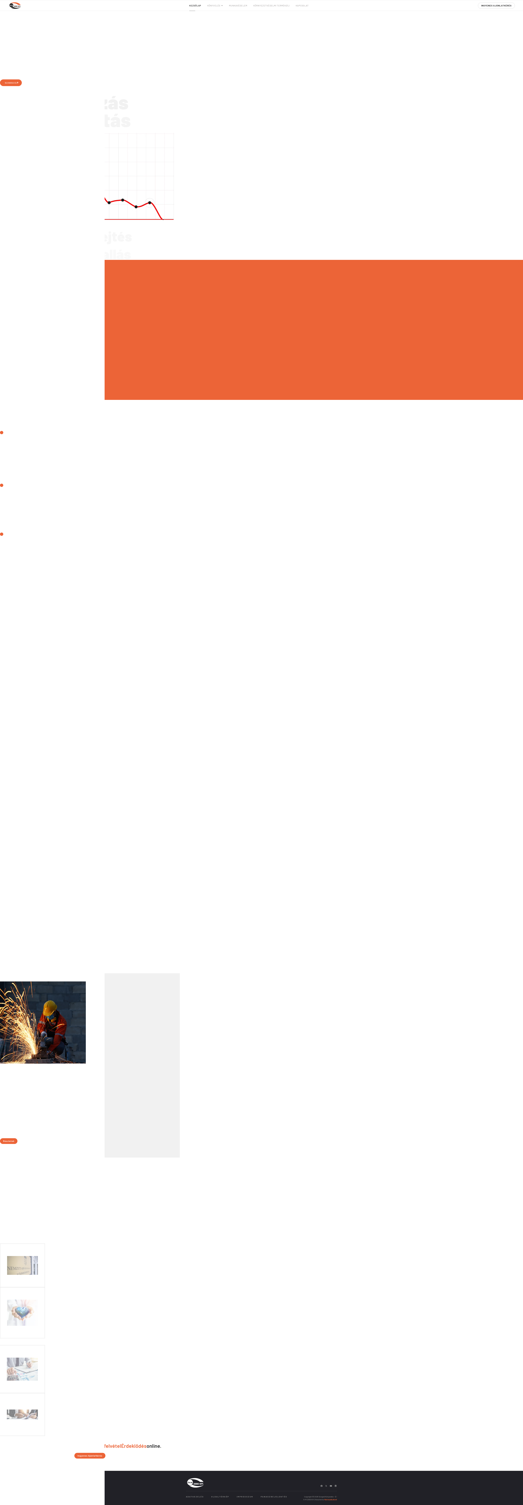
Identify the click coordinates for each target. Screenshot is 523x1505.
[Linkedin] (335, 1486)
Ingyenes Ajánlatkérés (89, 1455)
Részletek (8, 1141)
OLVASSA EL (11, 83)
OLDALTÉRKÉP (220, 1496)
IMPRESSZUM (245, 1496)
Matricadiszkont (330, 1499)
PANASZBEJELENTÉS (274, 1496)
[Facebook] (322, 1486)
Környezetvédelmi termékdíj (271, 5)
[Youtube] (331, 1486)
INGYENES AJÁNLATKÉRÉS (496, 5)
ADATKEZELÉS (195, 1496)
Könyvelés (213, 5)
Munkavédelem (238, 5)
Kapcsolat (302, 5)
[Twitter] (326, 1486)
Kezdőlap (195, 5)
